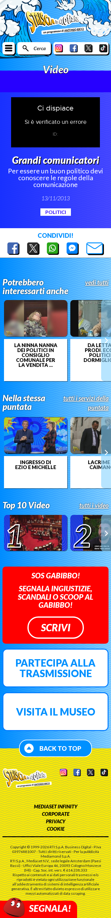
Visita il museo (55, 712)
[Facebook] (74, 48)
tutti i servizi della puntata (86, 402)
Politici (55, 212)
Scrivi (55, 627)
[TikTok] (103, 48)
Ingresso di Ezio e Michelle (35, 465)
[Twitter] (88, 48)
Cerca (40, 48)
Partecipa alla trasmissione (55, 668)
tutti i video (94, 505)
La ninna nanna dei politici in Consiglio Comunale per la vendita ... (35, 355)
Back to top (60, 748)
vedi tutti (97, 282)
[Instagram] (59, 48)
